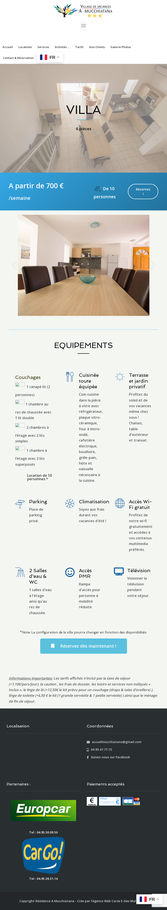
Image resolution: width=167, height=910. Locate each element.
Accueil (8, 47)
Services (43, 47)
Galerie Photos (120, 47)
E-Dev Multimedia (134, 901)
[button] (14, 265)
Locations (25, 47)
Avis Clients (97, 47)
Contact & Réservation (18, 58)
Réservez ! (143, 191)
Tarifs (79, 47)
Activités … (62, 47)
